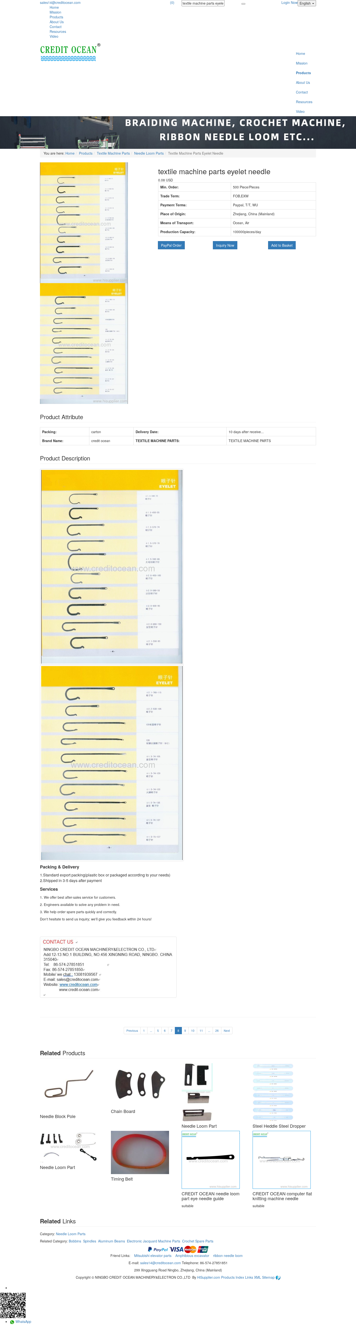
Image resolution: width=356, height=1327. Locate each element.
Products (56, 16)
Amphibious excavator (192, 1255)
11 (201, 1030)
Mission (55, 12)
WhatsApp (23, 1321)
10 (192, 1030)
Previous (132, 1030)
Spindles (89, 1241)
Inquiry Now (225, 245)
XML (258, 1277)
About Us (57, 21)
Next (227, 1030)
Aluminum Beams (111, 1241)
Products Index (232, 1277)
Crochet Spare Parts (197, 1241)
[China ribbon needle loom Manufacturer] (70, 52)
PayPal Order (171, 245)
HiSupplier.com (208, 1277)
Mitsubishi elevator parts (153, 1255)
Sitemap (269, 1277)
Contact (56, 26)
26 (217, 1030)
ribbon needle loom (228, 1255)
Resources (58, 31)
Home (54, 7)
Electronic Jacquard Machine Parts (153, 1241)
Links (249, 1277)
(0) (172, 2)
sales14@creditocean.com (60, 2)
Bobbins (75, 1241)
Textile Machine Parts (113, 153)
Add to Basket (282, 245)
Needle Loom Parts (149, 153)
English (306, 3)
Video (54, 36)
